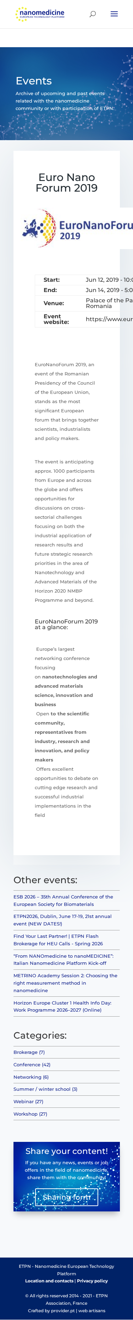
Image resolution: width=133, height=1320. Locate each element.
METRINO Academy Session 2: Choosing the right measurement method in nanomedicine (65, 983)
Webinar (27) (28, 1101)
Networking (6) (31, 1077)
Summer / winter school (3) (45, 1089)
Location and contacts (49, 1280)
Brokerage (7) (29, 1052)
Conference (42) (31, 1064)
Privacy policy (92, 1280)
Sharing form (66, 1197)
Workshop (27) (30, 1114)
